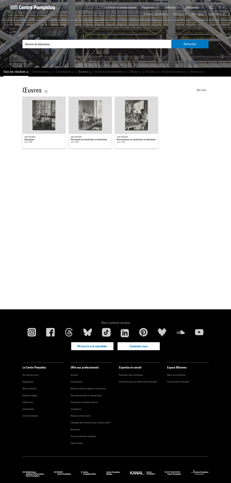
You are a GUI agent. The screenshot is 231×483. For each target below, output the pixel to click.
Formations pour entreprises (131, 375)
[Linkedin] (125, 333)
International (28, 409)
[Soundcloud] (180, 333)
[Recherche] (211, 7)
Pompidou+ (193, 7)
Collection (171, 7)
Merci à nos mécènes (176, 375)
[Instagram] (31, 333)
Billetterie (180, 14)
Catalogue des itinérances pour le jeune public (90, 422)
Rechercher (190, 44)
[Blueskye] (87, 333)
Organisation (27, 381)
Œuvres (84, 71)
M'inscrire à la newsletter (92, 346)
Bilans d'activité (29, 388)
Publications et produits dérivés (84, 402)
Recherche (75, 429)
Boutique (199, 14)
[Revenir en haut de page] (223, 475)
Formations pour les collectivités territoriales (138, 381)
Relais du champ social (80, 415)
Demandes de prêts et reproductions (86, 395)
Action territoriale (30, 415)
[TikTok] (106, 333)
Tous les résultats (15, 71)
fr (220, 7)
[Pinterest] (143, 333)
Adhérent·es (27, 402)
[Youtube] (199, 333)
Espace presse (77, 443)
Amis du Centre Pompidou (178, 381)
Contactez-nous (139, 346)
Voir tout (202, 90)
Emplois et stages (29, 395)
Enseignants (76, 409)
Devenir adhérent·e (157, 14)
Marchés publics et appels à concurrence (88, 388)
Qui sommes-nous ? (30, 375)
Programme (149, 7)
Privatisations (76, 381)
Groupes (74, 375)
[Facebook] (50, 333)
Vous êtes (215, 14)
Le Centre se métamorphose (122, 7)
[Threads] (69, 333)
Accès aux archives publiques (83, 436)
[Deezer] (162, 333)
